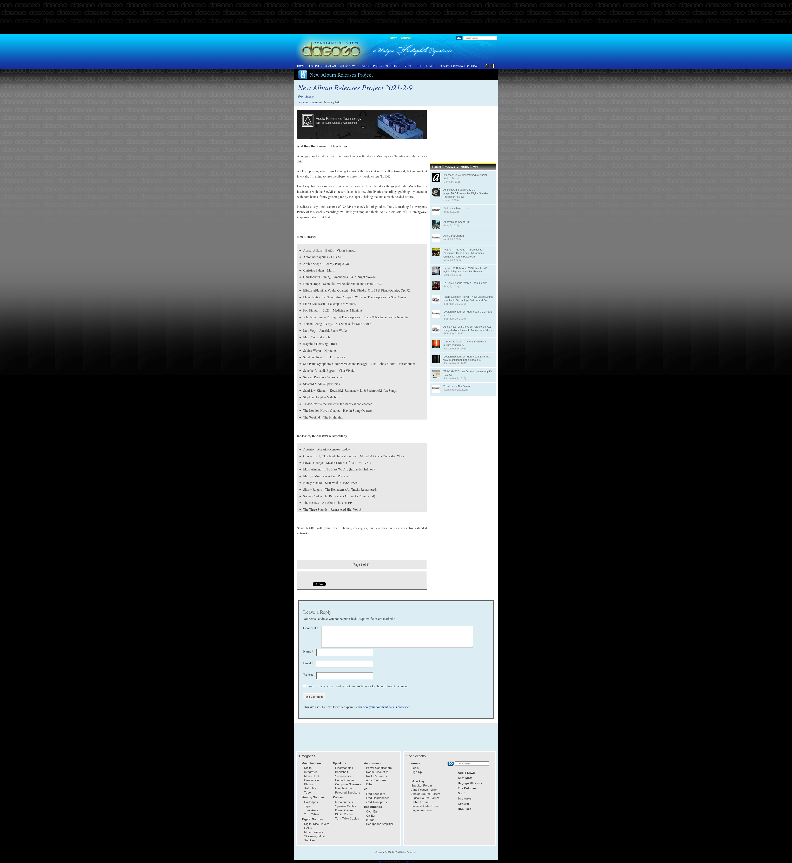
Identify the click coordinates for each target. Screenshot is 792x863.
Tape (307, 806)
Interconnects (344, 802)
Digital (308, 767)
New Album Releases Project (341, 74)
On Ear (370, 815)
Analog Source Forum (425, 793)
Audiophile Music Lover (456, 208)
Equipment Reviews (322, 66)
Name (308, 651)
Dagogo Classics (470, 783)
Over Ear (372, 811)
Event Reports (371, 66)
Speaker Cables (345, 806)
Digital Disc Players (316, 823)
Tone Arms (311, 810)
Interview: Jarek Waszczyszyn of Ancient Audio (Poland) (465, 177)
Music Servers (313, 832)
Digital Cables (344, 814)
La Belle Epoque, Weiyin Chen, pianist (465, 283)
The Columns (426, 66)
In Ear (370, 819)
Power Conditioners (379, 767)
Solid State (311, 788)
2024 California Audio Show (458, 66)
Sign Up (416, 772)
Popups (381, 861)
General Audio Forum (425, 806)
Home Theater (344, 780)
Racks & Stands (376, 776)
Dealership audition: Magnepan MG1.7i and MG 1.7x (468, 313)
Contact (406, 38)
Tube (307, 792)
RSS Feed (464, 808)
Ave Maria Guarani (453, 235)
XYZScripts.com (407, 861)
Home (301, 66)
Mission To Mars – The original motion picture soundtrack (464, 343)
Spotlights (465, 778)
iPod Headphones (377, 798)
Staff (393, 38)
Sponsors (464, 798)
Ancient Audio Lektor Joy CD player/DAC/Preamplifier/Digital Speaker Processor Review (466, 193)
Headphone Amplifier (379, 823)
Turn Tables (311, 814)
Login (415, 767)
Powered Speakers (347, 792)
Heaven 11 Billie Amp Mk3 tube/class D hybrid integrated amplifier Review (465, 270)
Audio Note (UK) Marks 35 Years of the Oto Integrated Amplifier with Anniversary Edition (468, 328)
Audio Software (376, 780)
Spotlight (393, 66)
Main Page (418, 781)
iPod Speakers (375, 793)
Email (308, 663)
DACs (308, 828)
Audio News (348, 66)
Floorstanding (344, 767)
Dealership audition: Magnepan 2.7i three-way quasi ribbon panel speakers (467, 358)
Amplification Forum (424, 789)
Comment (310, 628)
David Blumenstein (312, 102)
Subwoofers (343, 776)
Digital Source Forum (425, 798)
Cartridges (311, 802)
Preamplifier (312, 780)
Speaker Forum (421, 785)
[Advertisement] (396, 17)
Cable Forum (420, 802)
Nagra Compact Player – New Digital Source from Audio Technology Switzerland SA (468, 298)
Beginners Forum (422, 810)
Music (408, 66)
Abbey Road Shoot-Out (456, 222)
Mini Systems (343, 788)
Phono (308, 784)
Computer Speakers (348, 784)
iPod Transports (376, 802)
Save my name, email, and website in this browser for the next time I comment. (357, 686)
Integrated (311, 772)
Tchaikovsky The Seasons (458, 386)
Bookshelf (341, 772)
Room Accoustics (377, 772)
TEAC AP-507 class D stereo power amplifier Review (468, 373)
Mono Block (311, 776)
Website (308, 674)
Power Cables (344, 810)
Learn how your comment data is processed (382, 707)
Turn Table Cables (347, 818)
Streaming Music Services (315, 838)
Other (370, 784)
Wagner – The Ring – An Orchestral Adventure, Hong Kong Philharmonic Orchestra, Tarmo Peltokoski (463, 253)
